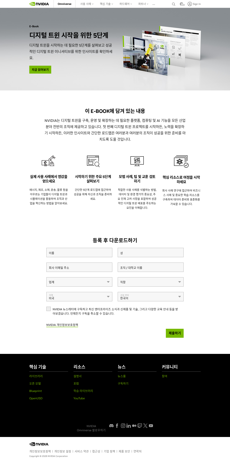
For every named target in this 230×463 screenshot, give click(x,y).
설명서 (77, 376)
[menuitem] (64, 4)
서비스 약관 (82, 451)
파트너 (142, 4)
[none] (174, 4)
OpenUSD (36, 398)
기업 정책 (109, 451)
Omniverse (64, 4)
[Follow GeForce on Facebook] (117, 426)
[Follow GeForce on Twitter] (145, 426)
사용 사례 (86, 4)
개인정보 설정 (62, 451)
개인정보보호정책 (40, 451)
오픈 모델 (35, 383)
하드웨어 (124, 4)
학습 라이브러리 (83, 391)
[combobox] (79, 282)
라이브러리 (36, 376)
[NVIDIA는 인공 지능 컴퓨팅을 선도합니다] (39, 4)
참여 (164, 376)
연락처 (138, 451)
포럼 (76, 383)
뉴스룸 (122, 376)
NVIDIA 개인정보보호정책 (62, 325)
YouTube (79, 398)
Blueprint (35, 391)
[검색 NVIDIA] (174, 3)
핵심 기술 (105, 4)
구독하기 (123, 383)
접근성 (96, 451)
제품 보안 (124, 451)
